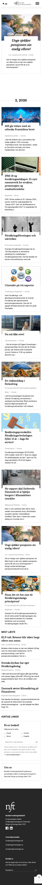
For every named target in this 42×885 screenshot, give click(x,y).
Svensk (26, 733)
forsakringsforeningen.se (15, 849)
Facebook (7, 828)
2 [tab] (21, 17)
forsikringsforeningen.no (14, 845)
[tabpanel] (21, 44)
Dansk (9, 733)
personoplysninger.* (13, 755)
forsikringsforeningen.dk (14, 841)
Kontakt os (9, 870)
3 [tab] (24, 17)
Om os (8, 767)
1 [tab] (18, 17)
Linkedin (11, 828)
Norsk (9, 736)
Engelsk (26, 736)
